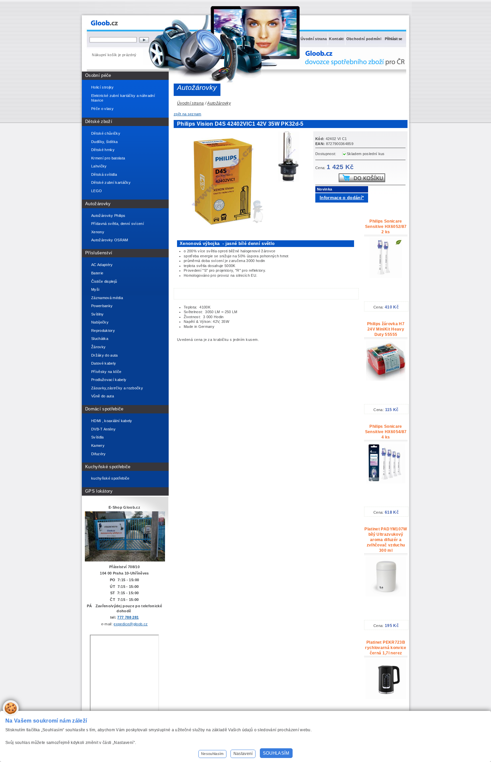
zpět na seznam (187, 114)
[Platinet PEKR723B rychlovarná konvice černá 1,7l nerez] (386, 698)
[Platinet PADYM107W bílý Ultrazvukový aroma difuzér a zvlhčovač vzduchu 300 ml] (386, 595)
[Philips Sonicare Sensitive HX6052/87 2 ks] (385, 277)
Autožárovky (98, 203)
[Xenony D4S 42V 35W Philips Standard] (290, 157)
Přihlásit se (393, 39)
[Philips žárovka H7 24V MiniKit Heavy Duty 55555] (385, 379)
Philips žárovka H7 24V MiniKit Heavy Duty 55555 (385, 329)
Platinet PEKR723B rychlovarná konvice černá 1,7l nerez (385, 647)
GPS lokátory (99, 491)
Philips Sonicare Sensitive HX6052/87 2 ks (385, 226)
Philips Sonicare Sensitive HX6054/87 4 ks (385, 431)
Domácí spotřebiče (104, 408)
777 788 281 (128, 617)
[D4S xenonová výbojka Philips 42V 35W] (224, 227)
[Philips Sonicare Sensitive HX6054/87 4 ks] (385, 482)
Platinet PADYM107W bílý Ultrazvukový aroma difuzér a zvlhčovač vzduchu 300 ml (385, 540)
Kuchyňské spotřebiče (108, 466)
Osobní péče (98, 75)
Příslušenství (98, 252)
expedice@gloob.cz (131, 624)
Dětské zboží (98, 121)
